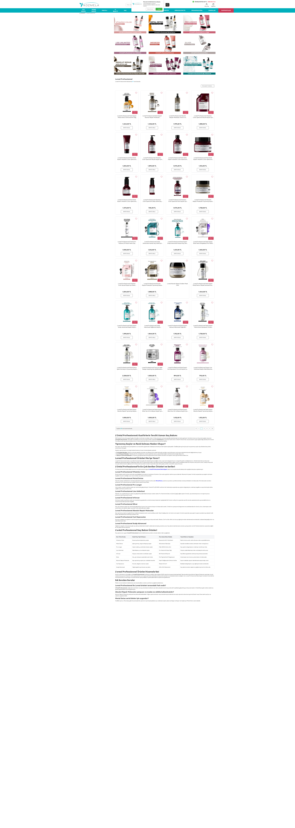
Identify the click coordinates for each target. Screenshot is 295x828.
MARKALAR (211, 10)
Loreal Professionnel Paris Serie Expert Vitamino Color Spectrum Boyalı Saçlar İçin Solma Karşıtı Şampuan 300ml (177, 158)
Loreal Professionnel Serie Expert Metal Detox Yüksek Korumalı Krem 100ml (203, 284)
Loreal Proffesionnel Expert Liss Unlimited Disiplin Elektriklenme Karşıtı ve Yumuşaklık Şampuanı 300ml (203, 368)
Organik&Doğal (197, 10)
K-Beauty (115, 10)
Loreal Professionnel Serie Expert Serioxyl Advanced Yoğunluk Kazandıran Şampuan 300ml (177, 326)
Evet (159, 9)
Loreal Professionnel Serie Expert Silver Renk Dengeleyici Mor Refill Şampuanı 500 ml (202, 242)
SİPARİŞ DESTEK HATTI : (205, 1)
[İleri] (209, 429)
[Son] (212, 429)
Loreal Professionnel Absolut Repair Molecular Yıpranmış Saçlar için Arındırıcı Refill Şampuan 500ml (152, 284)
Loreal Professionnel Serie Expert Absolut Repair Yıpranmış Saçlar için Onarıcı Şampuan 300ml (126, 410)
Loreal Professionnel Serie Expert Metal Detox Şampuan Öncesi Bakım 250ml (202, 326)
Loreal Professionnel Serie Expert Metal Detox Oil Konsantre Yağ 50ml (126, 116)
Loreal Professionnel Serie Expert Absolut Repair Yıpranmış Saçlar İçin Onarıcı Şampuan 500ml (202, 410)
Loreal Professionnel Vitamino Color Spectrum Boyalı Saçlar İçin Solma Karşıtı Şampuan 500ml (152, 158)
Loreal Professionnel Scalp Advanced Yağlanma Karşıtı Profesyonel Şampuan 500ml (152, 326)
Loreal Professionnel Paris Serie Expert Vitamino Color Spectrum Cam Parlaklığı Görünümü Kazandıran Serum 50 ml (126, 200)
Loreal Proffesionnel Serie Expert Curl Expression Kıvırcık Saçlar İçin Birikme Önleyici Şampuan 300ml (177, 368)
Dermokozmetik (180, 10)
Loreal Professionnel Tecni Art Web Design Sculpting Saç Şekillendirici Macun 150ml (152, 368)
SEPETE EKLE (126, 127)
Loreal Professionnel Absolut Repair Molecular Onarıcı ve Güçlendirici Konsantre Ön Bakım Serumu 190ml (177, 116)
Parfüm (166, 10)
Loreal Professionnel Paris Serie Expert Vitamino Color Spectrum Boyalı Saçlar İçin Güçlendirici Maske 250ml (202, 158)
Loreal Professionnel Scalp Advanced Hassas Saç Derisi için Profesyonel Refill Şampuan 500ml (152, 242)
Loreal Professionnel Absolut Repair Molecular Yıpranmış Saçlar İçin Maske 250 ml (203, 200)
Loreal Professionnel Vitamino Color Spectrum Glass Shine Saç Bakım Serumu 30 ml (152, 200)
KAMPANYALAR (226, 10)
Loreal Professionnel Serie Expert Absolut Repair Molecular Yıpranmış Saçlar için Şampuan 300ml (152, 116)
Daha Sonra (150, 9)
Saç (125, 10)
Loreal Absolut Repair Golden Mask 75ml (177, 284)
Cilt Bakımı (83, 10)
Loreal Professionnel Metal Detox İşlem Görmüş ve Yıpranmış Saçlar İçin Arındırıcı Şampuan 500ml (127, 368)
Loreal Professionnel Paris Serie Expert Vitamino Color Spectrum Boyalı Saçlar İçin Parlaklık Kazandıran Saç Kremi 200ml (126, 158)
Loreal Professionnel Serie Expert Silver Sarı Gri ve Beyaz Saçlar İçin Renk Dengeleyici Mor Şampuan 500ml (177, 410)
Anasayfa (83, 13)
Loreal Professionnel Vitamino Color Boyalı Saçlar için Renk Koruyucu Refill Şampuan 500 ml (127, 284)
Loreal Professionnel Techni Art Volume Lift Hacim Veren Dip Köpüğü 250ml (127, 242)
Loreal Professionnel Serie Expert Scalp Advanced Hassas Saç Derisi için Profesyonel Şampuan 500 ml (177, 242)
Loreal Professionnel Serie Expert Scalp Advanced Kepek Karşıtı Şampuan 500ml (126, 326)
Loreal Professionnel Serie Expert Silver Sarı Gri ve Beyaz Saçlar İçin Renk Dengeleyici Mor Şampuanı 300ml (152, 410)
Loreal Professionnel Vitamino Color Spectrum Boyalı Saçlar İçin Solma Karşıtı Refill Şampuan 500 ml (203, 116)
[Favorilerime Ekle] (136, 93)
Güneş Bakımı (94, 10)
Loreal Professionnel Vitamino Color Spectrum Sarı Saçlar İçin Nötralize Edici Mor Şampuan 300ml (177, 200)
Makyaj (104, 10)
